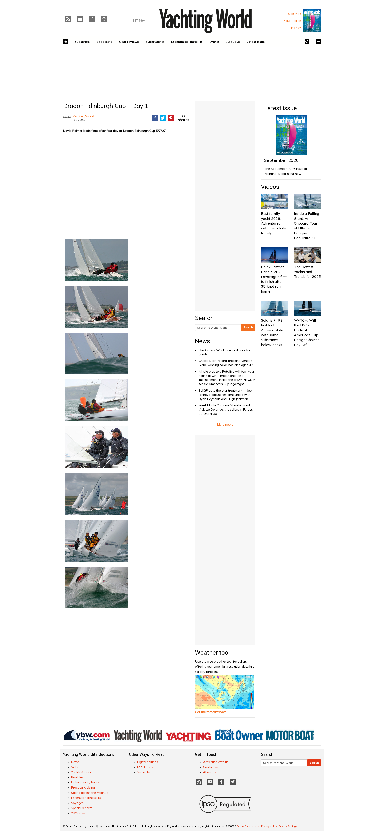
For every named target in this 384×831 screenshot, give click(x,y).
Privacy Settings (288, 826)
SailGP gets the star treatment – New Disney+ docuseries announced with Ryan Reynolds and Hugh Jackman (226, 394)
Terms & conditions (248, 826)
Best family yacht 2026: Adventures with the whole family (273, 223)
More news (225, 424)
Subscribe (294, 14)
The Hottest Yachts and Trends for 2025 (307, 272)
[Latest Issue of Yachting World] (312, 20)
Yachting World (83, 116)
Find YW (295, 28)
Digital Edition (292, 21)
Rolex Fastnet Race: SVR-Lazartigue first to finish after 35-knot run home (274, 279)
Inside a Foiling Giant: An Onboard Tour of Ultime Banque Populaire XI (306, 225)
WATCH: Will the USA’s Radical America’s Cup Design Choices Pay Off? (306, 332)
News (202, 341)
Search (248, 327)
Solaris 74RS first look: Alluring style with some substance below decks (272, 332)
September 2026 (281, 160)
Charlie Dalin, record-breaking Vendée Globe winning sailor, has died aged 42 (226, 363)
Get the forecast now (210, 712)
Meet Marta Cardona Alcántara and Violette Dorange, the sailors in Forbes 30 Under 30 (226, 409)
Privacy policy (269, 826)
